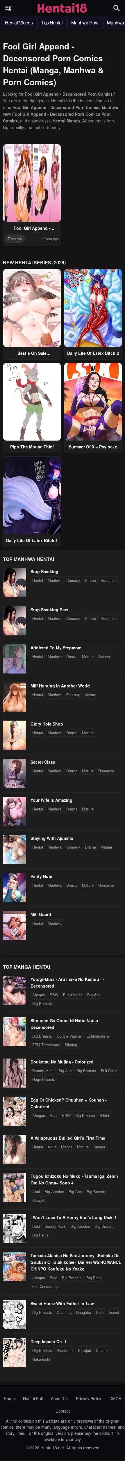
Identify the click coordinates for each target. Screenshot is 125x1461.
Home (9, 1398)
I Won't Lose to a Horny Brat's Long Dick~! (73, 1217)
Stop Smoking (44, 571)
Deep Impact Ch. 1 (49, 1341)
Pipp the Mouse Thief (32, 447)
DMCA (115, 1398)
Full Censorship (45, 1286)
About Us (59, 1398)
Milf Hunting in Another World (60, 686)
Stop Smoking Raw (49, 609)
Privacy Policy (88, 1398)
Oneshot (15, 238)
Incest (114, 1312)
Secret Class (43, 762)
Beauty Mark (43, 1070)
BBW (54, 994)
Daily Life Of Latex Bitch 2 (93, 353)
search (116, 8)
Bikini (104, 1115)
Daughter (83, 1312)
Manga (66, 1147)
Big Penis (40, 1235)
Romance (109, 580)
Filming (71, 1044)
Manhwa (55, 580)
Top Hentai (52, 22)
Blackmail (65, 1350)
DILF (100, 1312)
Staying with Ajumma (52, 838)
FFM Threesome (46, 1044)
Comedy (73, 580)
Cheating (64, 1312)
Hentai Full (33, 1398)
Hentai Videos (19, 22)
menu (8, 8)
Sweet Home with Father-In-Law (62, 1303)
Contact (63, 1411)
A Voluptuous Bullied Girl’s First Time (68, 1138)
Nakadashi (41, 1359)
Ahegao (38, 994)
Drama (90, 580)
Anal (53, 1115)
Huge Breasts (43, 1079)
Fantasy (73, 694)
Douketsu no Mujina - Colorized (62, 1062)
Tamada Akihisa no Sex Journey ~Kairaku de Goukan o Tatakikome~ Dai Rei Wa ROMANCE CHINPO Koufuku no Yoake (76, 1262)
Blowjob (38, 1200)
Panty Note (41, 876)
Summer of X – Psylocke (93, 447)
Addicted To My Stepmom (56, 648)
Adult (52, 1147)
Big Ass (94, 994)
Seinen (104, 656)
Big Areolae (73, 994)
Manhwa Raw (84, 22)
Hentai (37, 580)
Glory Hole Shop (47, 724)
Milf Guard (41, 914)
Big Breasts (42, 1003)
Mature (88, 656)
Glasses (103, 1350)
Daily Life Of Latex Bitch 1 (32, 540)
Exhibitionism (97, 1036)
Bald (36, 1226)
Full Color (109, 1070)
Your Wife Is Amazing (51, 800)
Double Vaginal (69, 1036)
